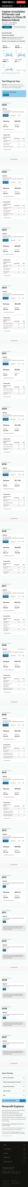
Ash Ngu (20, 1124)
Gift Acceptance (6, 1185)
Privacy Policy (5, 1183)
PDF (19, 298)
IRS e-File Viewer (15, 1132)
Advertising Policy (15, 1183)
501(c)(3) (12, 35)
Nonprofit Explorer (7, 6)
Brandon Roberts (6, 1125)
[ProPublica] (7, 2)
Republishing (14, 1181)
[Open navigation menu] (14, 2)
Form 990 (4, 84)
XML (19, 115)
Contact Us (6, 94)
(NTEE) (19, 39)
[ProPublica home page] (11, 1172)
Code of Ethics (5, 1181)
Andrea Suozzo (6, 1124)
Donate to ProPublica (21, 2)
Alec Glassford (14, 1124)
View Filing (6, 115)
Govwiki (23, 1133)
